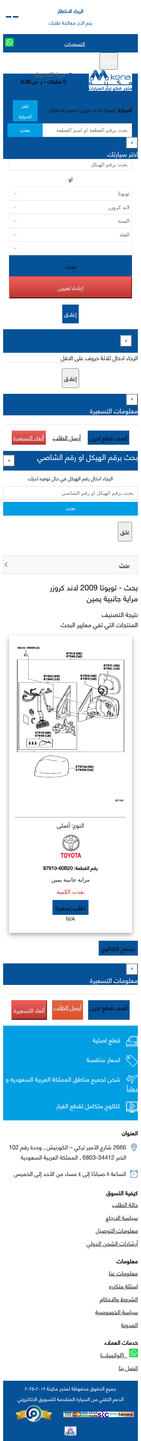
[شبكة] (8, 17)
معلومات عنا (123, 1272)
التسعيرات (75, 43)
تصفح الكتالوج (118, 948)
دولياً (132, 1088)
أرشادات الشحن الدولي (112, 1242)
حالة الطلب (125, 1204)
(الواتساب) (113, 1354)
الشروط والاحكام (119, 1298)
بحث (25, 130)
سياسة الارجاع (122, 1217)
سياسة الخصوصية (116, 1311)
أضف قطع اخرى (108, 437)
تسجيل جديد (73, 61)
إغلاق (70, 313)
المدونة (129, 1324)
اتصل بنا (128, 1367)
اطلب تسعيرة (70, 907)
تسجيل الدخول (37, 61)
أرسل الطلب (67, 437)
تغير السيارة (25, 111)
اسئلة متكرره (123, 1285)
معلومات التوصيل (117, 1230)
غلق (125, 531)
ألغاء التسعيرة (28, 437)
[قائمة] (15, 17)
